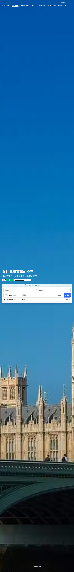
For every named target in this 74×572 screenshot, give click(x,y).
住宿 (3, 5)
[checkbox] (59, 295)
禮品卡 (49, 5)
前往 (39, 289)
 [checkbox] (26, 299)
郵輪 (54, 5)
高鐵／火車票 (15, 5)
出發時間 (6, 294)
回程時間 (23, 294)
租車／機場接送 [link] (25, 5)
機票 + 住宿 (42, 5)
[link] (63, 2)
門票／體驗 (34, 5)
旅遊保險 (60, 5)
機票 (8, 5)
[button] (58, 2)
